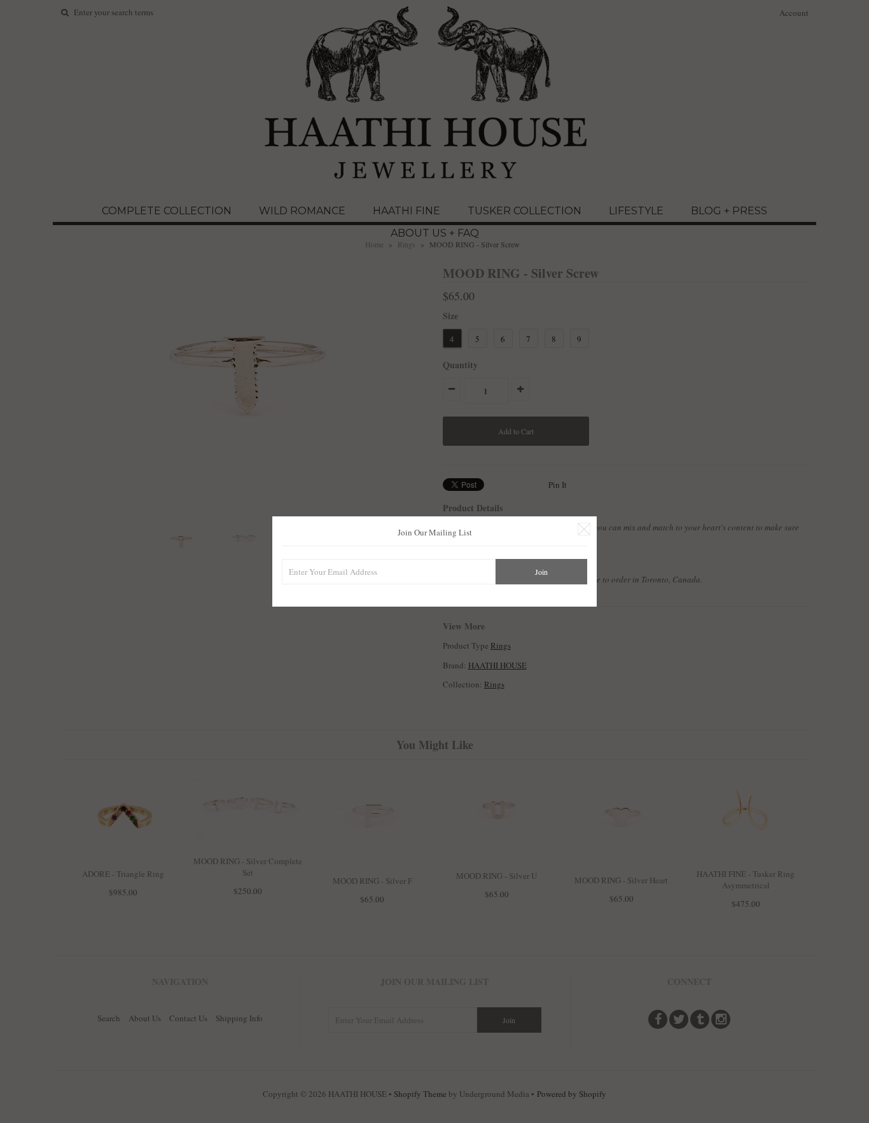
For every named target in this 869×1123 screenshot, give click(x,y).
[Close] (584, 529)
